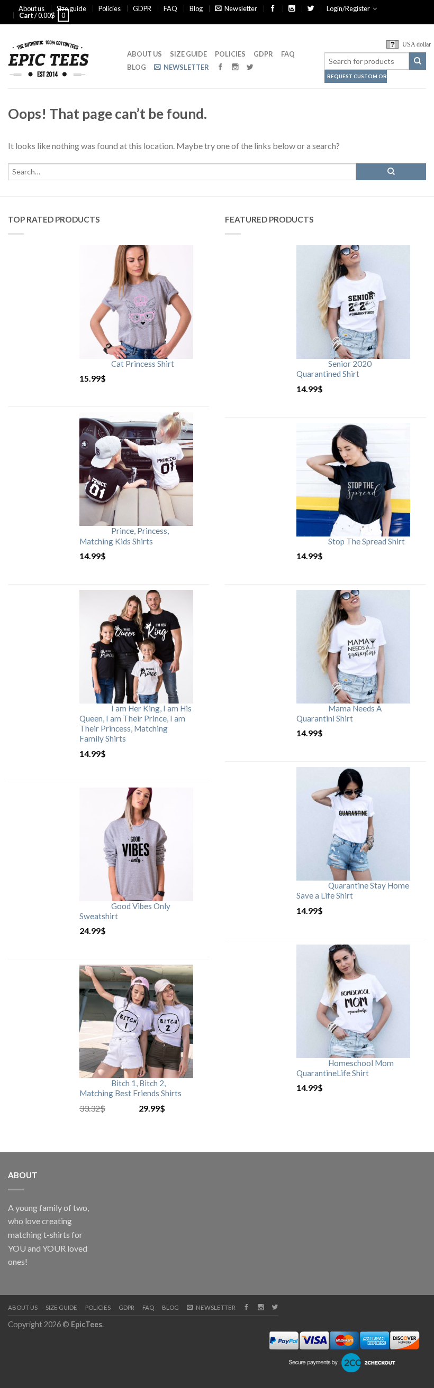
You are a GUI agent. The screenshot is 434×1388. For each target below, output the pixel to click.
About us (31, 8)
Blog (196, 8)
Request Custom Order (357, 76)
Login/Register (348, 8)
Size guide (71, 8)
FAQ (170, 8)
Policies (109, 8)
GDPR (142, 8)
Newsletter (240, 8)
